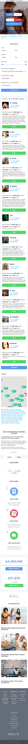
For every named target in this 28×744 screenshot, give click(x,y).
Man (10, 14)
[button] (26, 395)
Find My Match (14, 585)
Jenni (13, 290)
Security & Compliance (14, 723)
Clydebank (3, 415)
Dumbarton (18, 409)
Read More (13, 452)
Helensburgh (12, 411)
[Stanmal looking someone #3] (5, 160)
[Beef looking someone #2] (5, 134)
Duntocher (23, 412)
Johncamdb (13, 237)
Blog (14, 714)
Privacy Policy (14, 717)
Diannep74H (13, 343)
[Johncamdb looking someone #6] (5, 240)
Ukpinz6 (12, 264)
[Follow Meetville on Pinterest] (18, 734)
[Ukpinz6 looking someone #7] (5, 266)
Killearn (9, 415)
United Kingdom (13, 106)
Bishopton (9, 412)
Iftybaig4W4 (15, 317)
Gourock (22, 414)
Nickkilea (14, 186)
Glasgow (17, 423)
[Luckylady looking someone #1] (5, 105)
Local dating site (4, 36)
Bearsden (3, 417)
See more (14, 367)
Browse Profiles (14, 568)
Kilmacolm (3, 412)
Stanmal (14, 158)
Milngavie (15, 417)
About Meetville (14, 712)
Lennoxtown (11, 423)
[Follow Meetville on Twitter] (12, 734)
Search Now (14, 90)
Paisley (3, 420)
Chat (14, 126)
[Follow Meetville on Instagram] (15, 734)
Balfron (3, 418)
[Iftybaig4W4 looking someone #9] (5, 319)
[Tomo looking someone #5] (5, 217)
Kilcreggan (9, 414)
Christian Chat (22, 698)
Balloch (7, 409)
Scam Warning (14, 725)
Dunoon (20, 420)
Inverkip (8, 418)
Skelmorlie (11, 421)
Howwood (7, 420)
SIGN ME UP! (14, 23)
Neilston (17, 421)
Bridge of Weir (16, 414)
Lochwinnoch (4, 421)
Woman (18, 14)
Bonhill (3, 409)
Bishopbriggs (4, 423)
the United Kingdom (13, 36)
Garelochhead (14, 418)
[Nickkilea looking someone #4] (5, 188)
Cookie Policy (14, 719)
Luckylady (14, 103)
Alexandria (3, 37)
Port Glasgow (4, 411)
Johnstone (9, 417)
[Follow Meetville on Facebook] (10, 734)
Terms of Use (14, 721)
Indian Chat (22, 700)
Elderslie (20, 417)
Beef (13, 132)
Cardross (12, 409)
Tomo (11, 215)
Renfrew (20, 418)
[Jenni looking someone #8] (5, 293)
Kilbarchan (20, 415)
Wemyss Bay (14, 420)
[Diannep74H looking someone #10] (5, 345)
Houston (3, 414)
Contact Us (14, 727)
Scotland (20, 36)
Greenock (18, 411)
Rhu (23, 411)
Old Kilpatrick (16, 412)
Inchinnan (14, 415)
